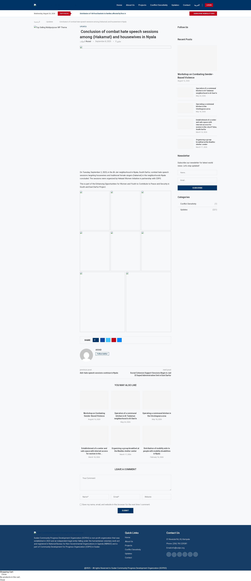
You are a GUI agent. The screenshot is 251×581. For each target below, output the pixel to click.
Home (119, 5)
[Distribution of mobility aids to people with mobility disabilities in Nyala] (156, 435)
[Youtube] (184, 14)
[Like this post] (96, 340)
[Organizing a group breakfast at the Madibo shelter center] (125, 435)
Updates (175, 5)
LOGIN (209, 5)
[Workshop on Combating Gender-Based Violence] (94, 400)
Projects (142, 5)
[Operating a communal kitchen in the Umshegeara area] (156, 400)
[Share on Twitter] (108, 340)
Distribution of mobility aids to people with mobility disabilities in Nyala (156, 451)
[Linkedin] (181, 14)
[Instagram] (178, 14)
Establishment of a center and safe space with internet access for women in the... (94, 451)
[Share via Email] (119, 340)
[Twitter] (175, 14)
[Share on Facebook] (102, 340)
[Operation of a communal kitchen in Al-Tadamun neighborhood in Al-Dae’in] (125, 400)
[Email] (187, 14)
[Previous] (74, 13)
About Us (130, 5)
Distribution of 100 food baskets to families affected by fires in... (103, 13)
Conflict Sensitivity (159, 5)
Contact (186, 5)
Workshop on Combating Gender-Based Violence (195, 76)
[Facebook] (172, 14)
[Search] (215, 5)
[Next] (77, 13)
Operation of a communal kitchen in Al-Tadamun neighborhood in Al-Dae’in (125, 416)
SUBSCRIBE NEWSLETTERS (203, 13)
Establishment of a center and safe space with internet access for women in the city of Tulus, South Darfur (206, 124)
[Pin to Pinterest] (114, 340)
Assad (88, 41)
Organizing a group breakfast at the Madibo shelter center (205, 142)
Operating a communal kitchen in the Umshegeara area (205, 106)
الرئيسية (37, 22)
